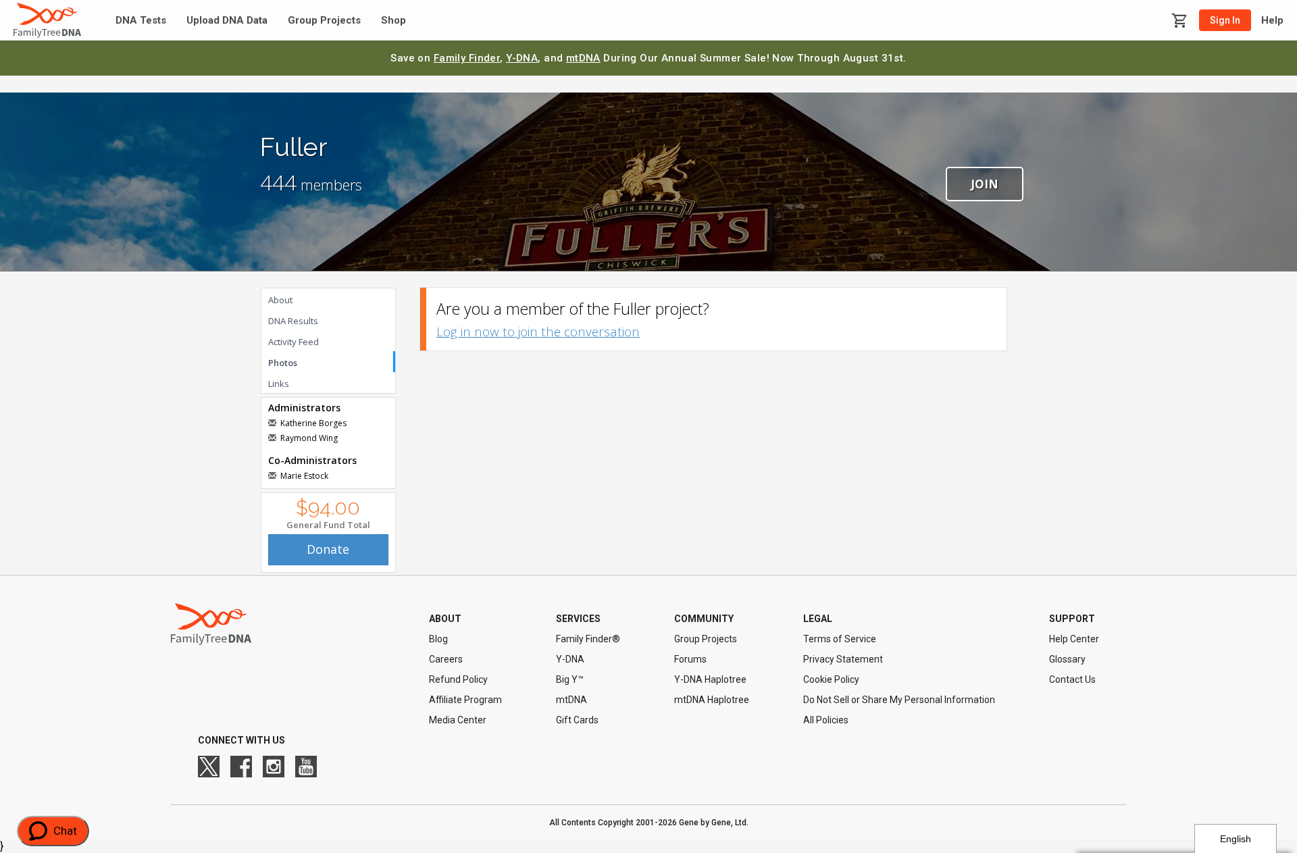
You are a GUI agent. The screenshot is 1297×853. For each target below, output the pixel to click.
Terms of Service (839, 639)
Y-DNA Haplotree (710, 679)
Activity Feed (293, 342)
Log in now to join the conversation (538, 331)
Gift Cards (577, 720)
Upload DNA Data (227, 21)
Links (278, 384)
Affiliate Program (465, 699)
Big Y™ (570, 679)
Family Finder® (588, 639)
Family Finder (467, 58)
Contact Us (1072, 679)
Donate (328, 549)
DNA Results (293, 321)
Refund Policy (458, 679)
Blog (438, 639)
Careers (446, 659)
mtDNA (583, 58)
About (280, 300)
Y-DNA (522, 58)
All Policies (825, 720)
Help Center (1074, 639)
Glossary (1067, 659)
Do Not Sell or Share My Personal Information (899, 699)
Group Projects (324, 21)
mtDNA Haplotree (711, 699)
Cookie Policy (831, 679)
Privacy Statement (843, 659)
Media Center (457, 720)
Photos (282, 363)
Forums (690, 659)
